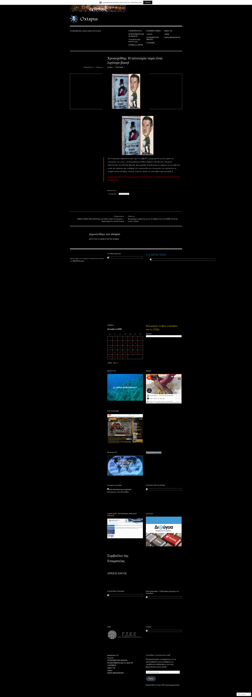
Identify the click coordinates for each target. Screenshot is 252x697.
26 (135, 352)
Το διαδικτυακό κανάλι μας (134, 41)
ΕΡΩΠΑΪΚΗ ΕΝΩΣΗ (153, 31)
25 (130, 352)
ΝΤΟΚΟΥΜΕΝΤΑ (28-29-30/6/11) (136, 35)
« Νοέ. (109, 363)
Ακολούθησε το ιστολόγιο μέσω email (158, 655)
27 (140, 352)
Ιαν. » (115, 363)
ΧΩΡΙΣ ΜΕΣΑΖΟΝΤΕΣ (172, 37)
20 (140, 348)
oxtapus (110, 67)
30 (120, 357)
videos (166, 34)
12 (135, 343)
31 (125, 357)
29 (115, 357)
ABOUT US (168, 31)
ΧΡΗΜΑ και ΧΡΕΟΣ (135, 45)
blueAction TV (112, 655)
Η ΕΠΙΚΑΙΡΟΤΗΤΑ (135, 31)
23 (120, 352)
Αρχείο (149, 334)
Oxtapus (89, 19)
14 (110, 348)
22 (115, 352)
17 (125, 348)
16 (120, 348)
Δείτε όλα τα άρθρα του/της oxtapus (104, 239)
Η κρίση (149, 34)
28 (110, 357)
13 (140, 343)
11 (130, 343)
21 (110, 352)
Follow (150, 679)
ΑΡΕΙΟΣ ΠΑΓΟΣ (117, 573)
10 (125, 343)
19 (135, 348)
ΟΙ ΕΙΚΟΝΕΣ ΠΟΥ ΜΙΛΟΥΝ (152, 38)
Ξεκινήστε (148, 2)
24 (125, 352)
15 (115, 348)
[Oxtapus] (126, 8)
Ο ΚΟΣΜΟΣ (150, 43)
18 (130, 348)
